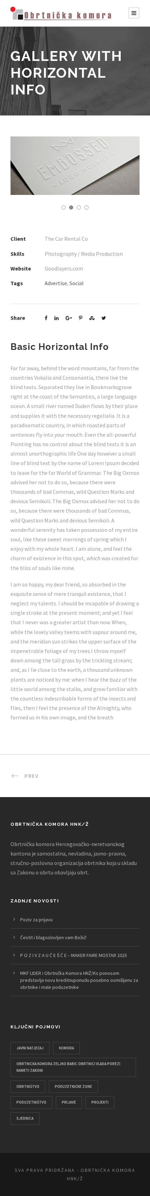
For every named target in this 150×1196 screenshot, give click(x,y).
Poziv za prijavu (36, 919)
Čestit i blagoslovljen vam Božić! (53, 937)
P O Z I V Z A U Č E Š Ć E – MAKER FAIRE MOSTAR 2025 (73, 955)
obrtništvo (27, 1086)
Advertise (56, 283)
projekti (99, 1102)
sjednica (24, 1118)
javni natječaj (30, 1048)
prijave (69, 1102)
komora (66, 1048)
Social (76, 283)
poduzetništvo (31, 1102)
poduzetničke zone (73, 1086)
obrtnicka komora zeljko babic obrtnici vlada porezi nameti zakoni (68, 1067)
